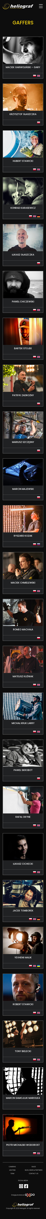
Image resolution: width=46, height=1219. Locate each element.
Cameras (12, 1167)
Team (12, 1173)
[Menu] (40, 6)
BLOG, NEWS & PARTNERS (33, 1170)
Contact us (33, 1173)
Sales (34, 1167)
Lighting (12, 1170)
